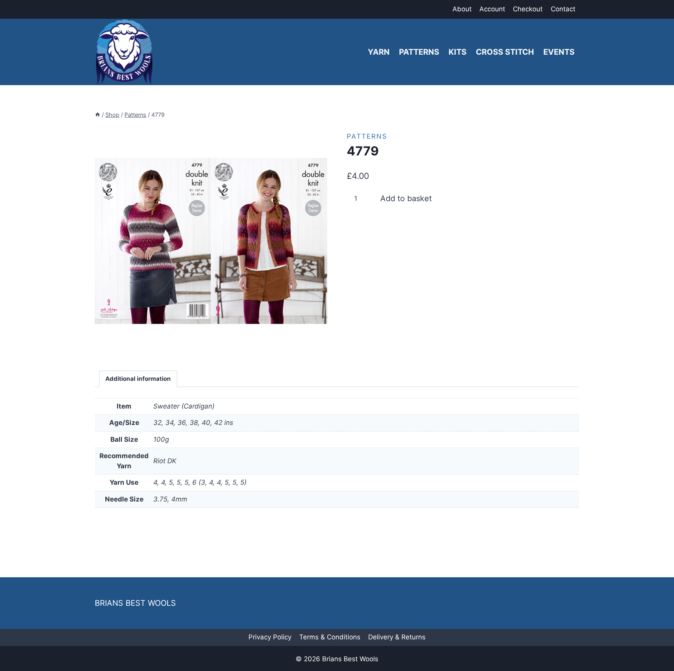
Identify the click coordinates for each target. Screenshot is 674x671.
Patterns (419, 52)
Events (559, 52)
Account (492, 9)
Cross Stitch (505, 52)
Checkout (528, 9)
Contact (563, 9)
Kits (457, 52)
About (462, 9)
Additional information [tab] (138, 378)
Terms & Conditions (329, 637)
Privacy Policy (269, 637)
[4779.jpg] (211, 241)
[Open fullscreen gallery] (319, 349)
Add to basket (406, 198)
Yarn (379, 52)
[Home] (97, 114)
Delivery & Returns (397, 637)
